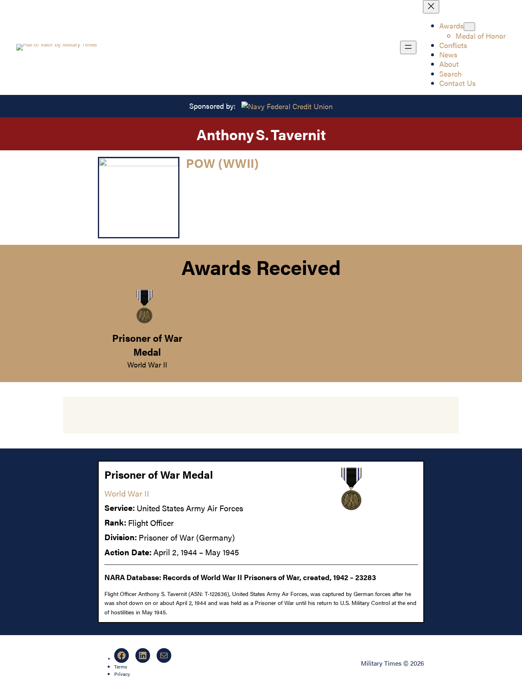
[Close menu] (431, 6)
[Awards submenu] (469, 26)
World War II (147, 364)
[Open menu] (408, 47)
